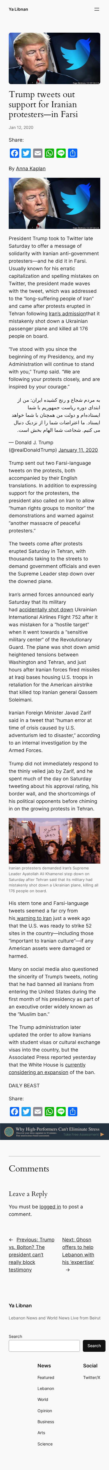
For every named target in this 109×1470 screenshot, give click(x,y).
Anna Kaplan (31, 168)
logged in (50, 1207)
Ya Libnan (18, 9)
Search (15, 1336)
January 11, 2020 (78, 450)
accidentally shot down (46, 609)
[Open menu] (96, 9)
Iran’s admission (67, 313)
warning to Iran (33, 918)
